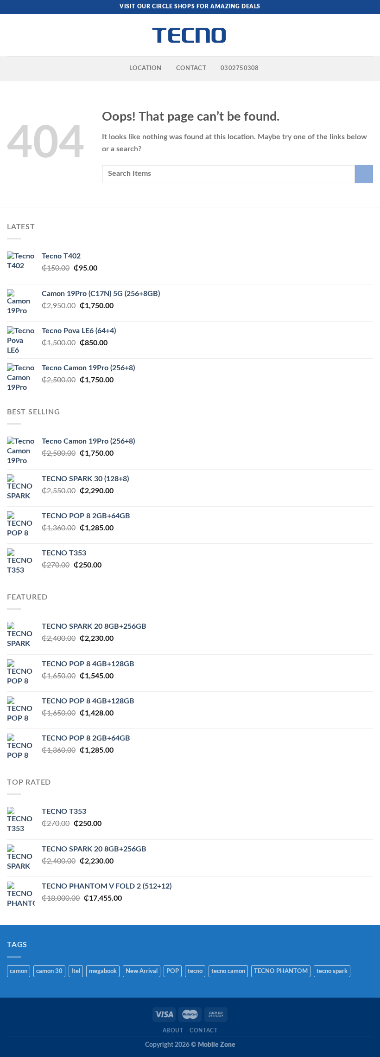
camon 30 (49, 971)
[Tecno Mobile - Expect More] (190, 35)
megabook (103, 971)
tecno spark (332, 971)
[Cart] (368, 35)
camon (18, 971)
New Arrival (142, 971)
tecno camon (228, 971)
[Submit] (364, 174)
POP (172, 971)
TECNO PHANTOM (281, 971)
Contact (203, 1030)
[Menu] (12, 35)
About (173, 1030)
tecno (195, 971)
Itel (75, 971)
